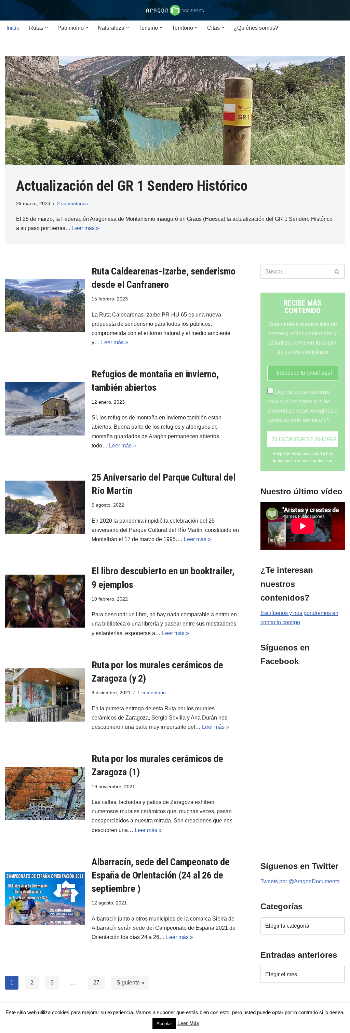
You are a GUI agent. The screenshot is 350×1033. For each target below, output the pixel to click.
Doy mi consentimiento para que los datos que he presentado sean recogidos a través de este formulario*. (302, 406)
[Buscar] (337, 272)
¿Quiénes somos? (256, 28)
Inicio (12, 28)
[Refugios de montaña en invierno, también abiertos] (45, 408)
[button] (46, 27)
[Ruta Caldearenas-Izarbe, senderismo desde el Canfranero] (45, 306)
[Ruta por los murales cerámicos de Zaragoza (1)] (45, 793)
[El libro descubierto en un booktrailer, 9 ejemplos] (45, 601)
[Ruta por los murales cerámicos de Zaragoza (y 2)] (45, 695)
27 (96, 982)
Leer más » (85, 228)
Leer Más (188, 1023)
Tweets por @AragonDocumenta (300, 881)
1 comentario (151, 692)
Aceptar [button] (164, 1023)
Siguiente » (130, 982)
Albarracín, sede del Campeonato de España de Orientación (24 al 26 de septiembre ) (161, 875)
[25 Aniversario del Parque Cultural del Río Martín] (45, 507)
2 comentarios (72, 203)
